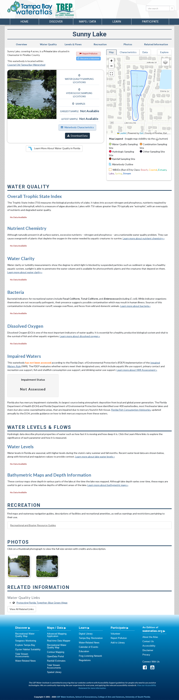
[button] (111, 60)
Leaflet (122, 133)
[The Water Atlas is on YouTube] (153, 668)
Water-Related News (25, 660)
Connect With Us (151, 661)
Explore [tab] (164, 52)
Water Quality (48, 44)
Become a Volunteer (90, 58)
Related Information (156, 44)
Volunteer (115, 633)
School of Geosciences (86, 697)
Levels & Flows (73, 44)
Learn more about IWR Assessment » (137, 369)
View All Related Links (22, 609)
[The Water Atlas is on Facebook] (145, 668)
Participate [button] (150, 21)
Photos (128, 44)
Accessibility (148, 645)
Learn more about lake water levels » (95, 456)
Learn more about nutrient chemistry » (143, 238)
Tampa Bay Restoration (91, 638)
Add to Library (118, 642)
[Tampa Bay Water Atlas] (29, 8)
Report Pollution (90, 53)
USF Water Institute (65, 697)
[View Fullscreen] (111, 73)
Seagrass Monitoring (25, 640)
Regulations (85, 660)
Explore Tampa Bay (25, 645)
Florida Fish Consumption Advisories (131, 409)
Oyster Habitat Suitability (28, 649)
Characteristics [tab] (128, 52)
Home (24, 21)
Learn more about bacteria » (135, 305)
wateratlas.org (152, 631)
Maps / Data (55, 627)
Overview (21, 44)
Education (84, 651)
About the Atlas (150, 637)
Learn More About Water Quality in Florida (57, 148)
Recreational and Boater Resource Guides (33, 525)
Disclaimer (147, 650)
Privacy (146, 654)
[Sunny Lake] (18, 565)
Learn (83, 627)
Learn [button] (116, 21)
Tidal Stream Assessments (22, 655)
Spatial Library (54, 672)
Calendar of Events (88, 647)
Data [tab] (145, 52)
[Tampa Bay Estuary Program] (74, 10)
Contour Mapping (55, 652)
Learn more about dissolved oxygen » (80, 336)
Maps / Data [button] (87, 21)
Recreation (100, 44)
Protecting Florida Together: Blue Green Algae (41, 602)
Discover (21, 627)
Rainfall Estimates (56, 660)
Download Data (79, 135)
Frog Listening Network (90, 656)
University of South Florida (137, 697)
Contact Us (148, 641)
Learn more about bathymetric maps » (107, 485)
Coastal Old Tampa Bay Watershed (26, 64)
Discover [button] (56, 21)
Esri (141, 133)
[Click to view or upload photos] (31, 94)
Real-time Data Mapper (58, 640)
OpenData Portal (55, 656)
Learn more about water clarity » (24, 272)
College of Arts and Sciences (111, 697)
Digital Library (86, 633)
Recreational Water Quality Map (24, 634)
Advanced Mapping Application (56, 634)
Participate (118, 627)
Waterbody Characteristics (79, 127)
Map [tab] (111, 52)
